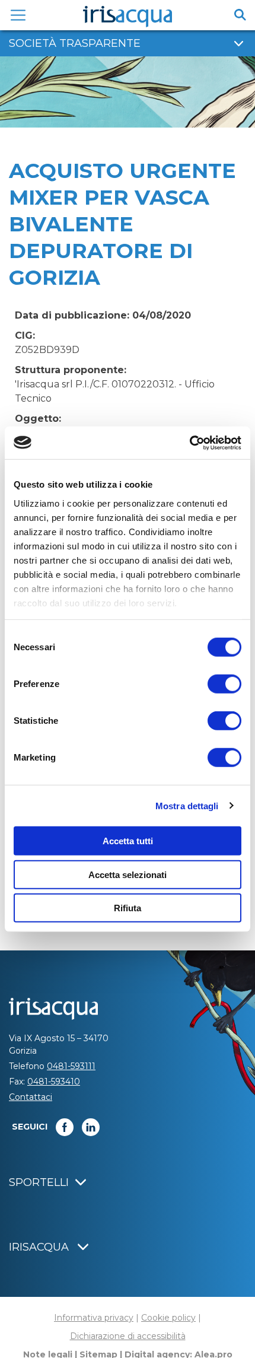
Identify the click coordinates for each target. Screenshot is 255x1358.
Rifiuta (127, 908)
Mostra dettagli (187, 805)
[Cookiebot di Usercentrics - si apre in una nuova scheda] (189, 442)
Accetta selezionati (127, 874)
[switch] (224, 684)
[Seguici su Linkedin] (91, 1127)
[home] (127, 16)
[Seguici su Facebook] (65, 1127)
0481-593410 (53, 1081)
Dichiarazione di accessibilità (128, 1336)
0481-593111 (71, 1066)
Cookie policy (168, 1317)
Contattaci (30, 1097)
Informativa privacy (93, 1317)
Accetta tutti (128, 841)
